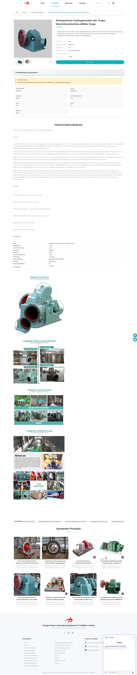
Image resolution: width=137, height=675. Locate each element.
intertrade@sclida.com (93, 650)
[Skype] (68, 633)
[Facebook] (64, 633)
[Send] (133, 672)
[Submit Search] (108, 3)
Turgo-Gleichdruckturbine (37, 12)
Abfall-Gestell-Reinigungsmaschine (64, 642)
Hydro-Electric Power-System (62, 645)
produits (55, 3)
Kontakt (82, 3)
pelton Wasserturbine (29, 650)
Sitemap (57, 663)
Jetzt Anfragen (90, 62)
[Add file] (105, 672)
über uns (68, 3)
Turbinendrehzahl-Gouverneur (62, 648)
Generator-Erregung (60, 650)
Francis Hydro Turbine (30, 648)
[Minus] (133, 637)
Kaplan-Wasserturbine (30, 653)
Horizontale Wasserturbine (31, 660)
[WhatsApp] (72, 633)
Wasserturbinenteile (60, 653)
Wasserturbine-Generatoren (31, 665)
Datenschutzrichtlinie (60, 660)
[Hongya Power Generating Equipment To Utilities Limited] (26, 3)
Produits (24, 12)
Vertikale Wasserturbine (30, 663)
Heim (43, 3)
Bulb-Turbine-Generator (30, 658)
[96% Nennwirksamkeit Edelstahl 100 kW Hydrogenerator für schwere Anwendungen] (33, 39)
